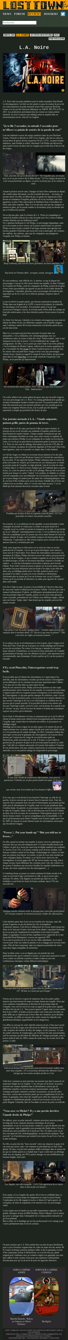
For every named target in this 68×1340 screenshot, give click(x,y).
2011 (56, 35)
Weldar (57, 38)
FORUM (19, 13)
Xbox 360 (9, 35)
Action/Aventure (41, 35)
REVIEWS (34, 13)
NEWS (7, 13)
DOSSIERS (51, 13)
